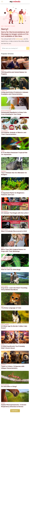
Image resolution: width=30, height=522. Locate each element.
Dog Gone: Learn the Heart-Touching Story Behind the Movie (14, 288)
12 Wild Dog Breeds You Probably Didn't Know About (13, 347)
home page (19, 39)
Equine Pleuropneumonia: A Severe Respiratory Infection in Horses (13, 405)
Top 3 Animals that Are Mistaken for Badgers (14, 173)
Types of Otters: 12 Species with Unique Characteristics (12, 367)
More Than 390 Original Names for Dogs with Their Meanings (13, 250)
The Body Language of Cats (11, 308)
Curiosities (4, 90)
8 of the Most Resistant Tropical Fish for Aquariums (14, 153)
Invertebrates (5, 384)
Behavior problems (6, 110)
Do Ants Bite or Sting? (9, 386)
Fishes (2, 151)
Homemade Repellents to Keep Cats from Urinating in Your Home (14, 113)
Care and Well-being (6, 268)
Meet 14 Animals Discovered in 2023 (14, 231)
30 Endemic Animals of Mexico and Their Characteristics (13, 133)
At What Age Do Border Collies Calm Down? (14, 327)
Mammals (3, 171)
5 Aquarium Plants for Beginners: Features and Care (13, 194)
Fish (2, 191)
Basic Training (5, 324)
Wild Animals (4, 130)
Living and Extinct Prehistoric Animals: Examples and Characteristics (15, 93)
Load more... (15, 410)
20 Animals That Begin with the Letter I (15, 213)
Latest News (4, 229)
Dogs (2, 70)
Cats (2, 306)
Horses (3, 403)
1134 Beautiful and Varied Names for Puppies (14, 73)
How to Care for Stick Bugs (10, 269)
